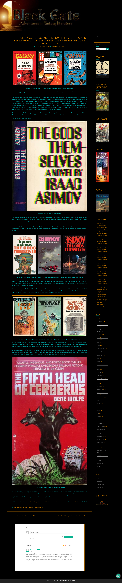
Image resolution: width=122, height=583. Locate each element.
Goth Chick (99, 372)
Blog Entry (99, 334)
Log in (98, 478)
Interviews (99, 380)
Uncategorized (100, 455)
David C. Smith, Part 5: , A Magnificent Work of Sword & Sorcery (102, 302)
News (98, 400)
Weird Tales (99, 460)
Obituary (98, 403)
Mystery (98, 395)
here (16, 504)
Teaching (99, 447)
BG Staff (98, 327)
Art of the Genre (100, 321)
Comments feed (100, 484)
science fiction (100, 433)
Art (97, 318)
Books (14, 507)
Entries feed (99, 481)
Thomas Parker (33, 549)
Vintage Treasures (38, 507)
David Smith (99, 299)
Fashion (98, 361)
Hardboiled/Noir (100, 378)
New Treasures (100, 397)
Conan (98, 342)
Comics (98, 339)
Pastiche (98, 410)
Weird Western (100, 463)
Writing (98, 466)
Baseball (98, 324)
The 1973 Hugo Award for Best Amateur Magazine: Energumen (45, 502)
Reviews (25, 507)
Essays (98, 358)
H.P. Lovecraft (99, 375)
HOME (97, 36)
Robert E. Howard (100, 426)
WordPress (64, 580)
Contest (98, 345)
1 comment (62, 46)
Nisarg (73, 580)
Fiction (98, 364)
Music (98, 392)
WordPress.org (100, 487)
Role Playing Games (101, 429)
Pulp (98, 413)
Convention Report (101, 348)
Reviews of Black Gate (101, 419)
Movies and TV (100, 389)
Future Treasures (100, 366)
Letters (98, 383)
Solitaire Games (100, 442)
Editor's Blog (99, 355)
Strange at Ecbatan (74, 502)
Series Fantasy (100, 436)
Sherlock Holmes (100, 439)
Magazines (19, 507)
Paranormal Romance (101, 406)
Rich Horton (54, 46)
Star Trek (99, 445)
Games (98, 369)
